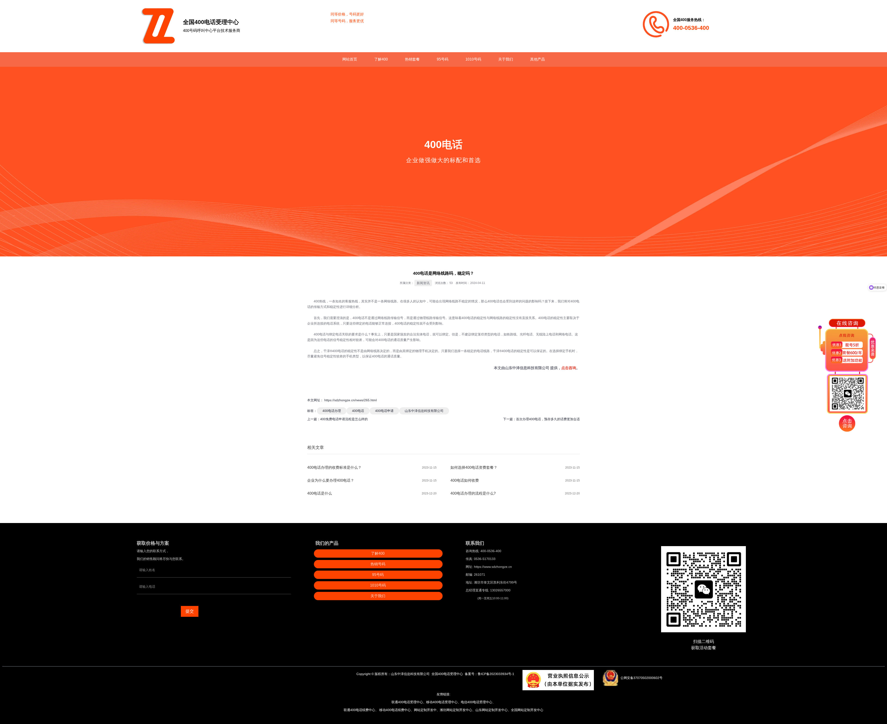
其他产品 (537, 59)
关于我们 (505, 59)
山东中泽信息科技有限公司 (527, 368)
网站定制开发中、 (427, 710)
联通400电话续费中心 (359, 710)
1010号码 (473, 59)
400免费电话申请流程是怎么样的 (344, 419)
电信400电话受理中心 (476, 702)
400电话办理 (331, 411)
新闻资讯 (423, 283)
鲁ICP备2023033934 (493, 674)
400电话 (358, 411)
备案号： (471, 674)
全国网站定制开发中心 (527, 710)
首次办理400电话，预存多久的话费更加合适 (548, 419)
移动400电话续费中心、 (396, 710)
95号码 (442, 59)
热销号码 (378, 564)
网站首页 (349, 59)
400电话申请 (384, 411)
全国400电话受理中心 (447, 674)
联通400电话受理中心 (407, 702)
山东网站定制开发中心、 (493, 710)
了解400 (381, 59)
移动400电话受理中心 (442, 702)
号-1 (511, 674)
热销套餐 (412, 59)
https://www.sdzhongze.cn (493, 567)
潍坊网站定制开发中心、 (457, 710)
